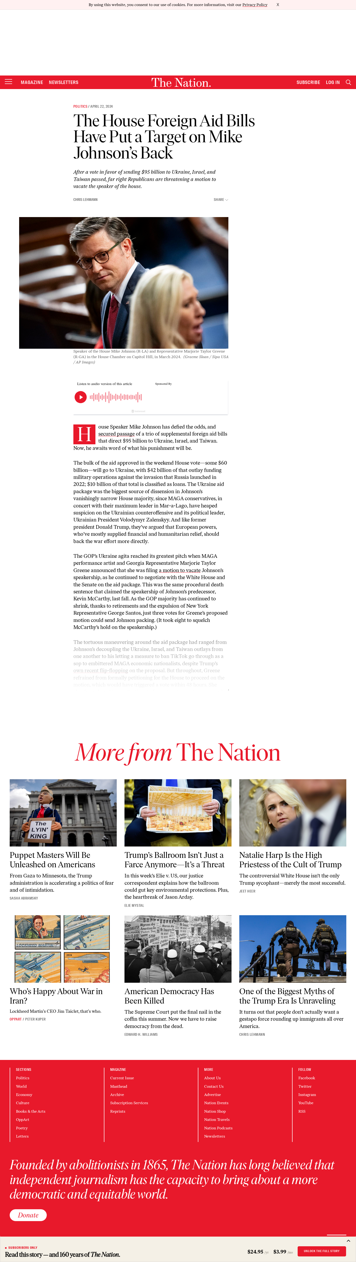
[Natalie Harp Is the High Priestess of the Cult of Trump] (292, 812)
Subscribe (308, 82)
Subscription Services (129, 1103)
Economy (24, 1094)
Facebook (306, 1078)
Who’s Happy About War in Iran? (56, 996)
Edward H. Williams (141, 1034)
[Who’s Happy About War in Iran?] (63, 948)
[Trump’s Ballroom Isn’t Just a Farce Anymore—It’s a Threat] (178, 812)
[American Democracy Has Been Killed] (178, 948)
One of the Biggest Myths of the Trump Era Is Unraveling (287, 996)
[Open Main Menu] (8, 81)
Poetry (22, 1128)
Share (219, 200)
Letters (22, 1136)
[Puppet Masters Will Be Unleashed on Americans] (63, 812)
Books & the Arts (30, 1111)
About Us (212, 1078)
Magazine (32, 82)
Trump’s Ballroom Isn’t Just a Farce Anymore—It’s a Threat (174, 859)
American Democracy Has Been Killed (169, 996)
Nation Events (216, 1103)
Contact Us (214, 1086)
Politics (80, 106)
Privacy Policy (254, 4)
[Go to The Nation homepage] (181, 82)
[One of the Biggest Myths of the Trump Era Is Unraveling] (292, 948)
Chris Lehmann (85, 199)
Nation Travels (217, 1119)
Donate (28, 1215)
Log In (333, 82)
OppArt (16, 1019)
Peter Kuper (35, 1019)
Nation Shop (215, 1111)
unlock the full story (322, 1251)
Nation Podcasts (218, 1128)
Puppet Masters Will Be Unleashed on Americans (52, 859)
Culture (22, 1103)
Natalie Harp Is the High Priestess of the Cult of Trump (290, 859)
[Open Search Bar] (348, 82)
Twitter (305, 1086)
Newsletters (64, 82)
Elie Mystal (134, 905)
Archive (117, 1094)
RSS (301, 1111)
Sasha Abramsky (24, 898)
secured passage (116, 434)
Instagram (307, 1094)
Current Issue (122, 1078)
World (21, 1086)
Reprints (117, 1111)
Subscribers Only (23, 1248)
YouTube (305, 1103)
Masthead (118, 1086)
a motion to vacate (180, 570)
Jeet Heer (247, 891)
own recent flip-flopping (100, 670)
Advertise (212, 1094)
